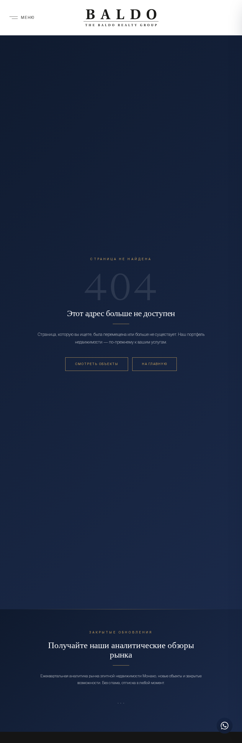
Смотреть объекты (96, 364)
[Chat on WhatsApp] (225, 726)
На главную (154, 364)
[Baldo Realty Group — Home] (121, 17)
